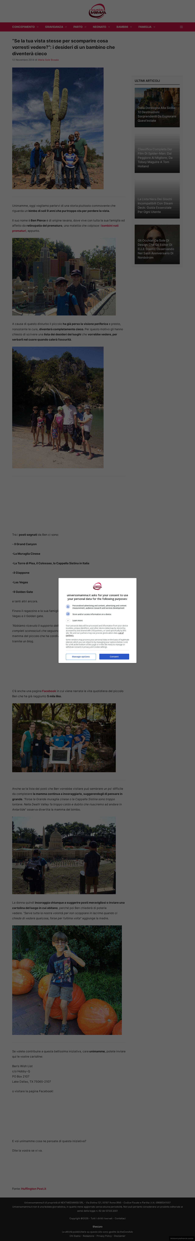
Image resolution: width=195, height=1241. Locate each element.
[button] (97, 620)
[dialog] (97, 620)
